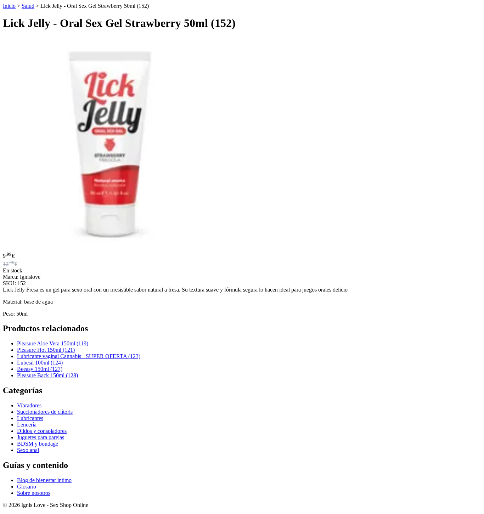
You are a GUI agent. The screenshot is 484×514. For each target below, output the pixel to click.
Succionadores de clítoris (45, 412)
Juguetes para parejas (40, 437)
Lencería (26, 425)
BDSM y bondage (37, 444)
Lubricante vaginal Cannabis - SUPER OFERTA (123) (78, 356)
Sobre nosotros (33, 493)
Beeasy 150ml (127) (39, 369)
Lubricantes (30, 418)
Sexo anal (28, 450)
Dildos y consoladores (42, 431)
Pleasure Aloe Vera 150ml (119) (52, 343)
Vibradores (29, 405)
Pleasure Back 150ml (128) (47, 375)
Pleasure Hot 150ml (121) (46, 350)
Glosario (26, 487)
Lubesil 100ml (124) (40, 363)
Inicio (9, 6)
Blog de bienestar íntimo (44, 480)
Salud (28, 6)
